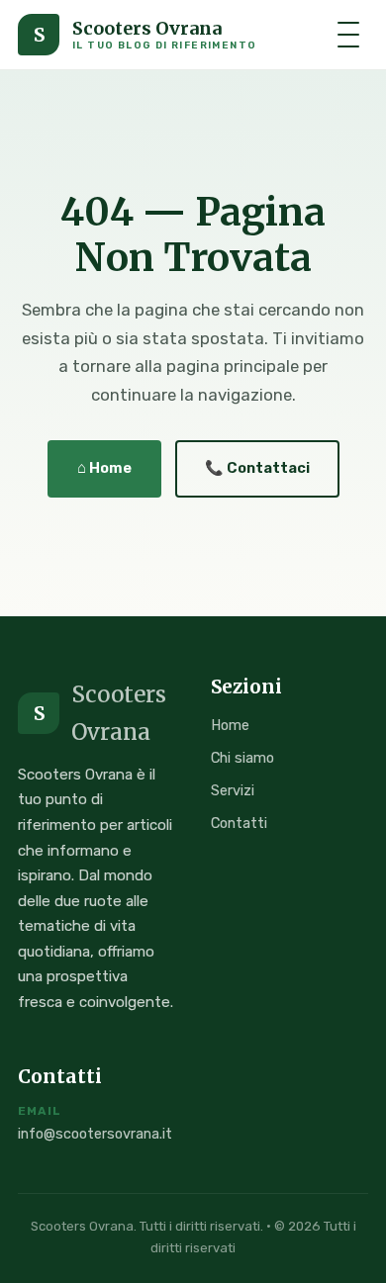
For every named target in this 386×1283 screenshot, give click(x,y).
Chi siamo (242, 758)
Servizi (232, 790)
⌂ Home (104, 468)
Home (230, 725)
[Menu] (348, 34)
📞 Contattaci (257, 468)
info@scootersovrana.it (95, 1134)
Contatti (239, 823)
